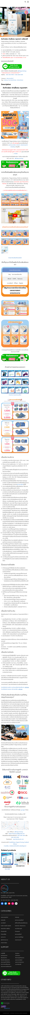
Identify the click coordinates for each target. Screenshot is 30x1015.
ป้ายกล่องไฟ (3, 931)
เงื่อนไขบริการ (4, 958)
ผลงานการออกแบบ (19, 962)
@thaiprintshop (19, 158)
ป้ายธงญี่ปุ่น (3, 934)
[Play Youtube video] (15, 215)
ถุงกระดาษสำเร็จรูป (19, 937)
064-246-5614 (19, 75)
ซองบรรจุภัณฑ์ (18, 934)
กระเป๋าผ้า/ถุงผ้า (18, 928)
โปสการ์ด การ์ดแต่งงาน (20, 925)
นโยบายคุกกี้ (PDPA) (5, 962)
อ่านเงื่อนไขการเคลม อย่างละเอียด (11, 689)
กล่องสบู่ (6, 80)
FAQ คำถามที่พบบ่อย (5, 964)
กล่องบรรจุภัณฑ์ (9, 78)
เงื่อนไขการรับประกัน (5, 960)
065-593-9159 (10, 75)
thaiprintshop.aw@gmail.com (17, 833)
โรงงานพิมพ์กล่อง (12, 80)
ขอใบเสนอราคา (4, 955)
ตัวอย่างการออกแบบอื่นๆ (15, 395)
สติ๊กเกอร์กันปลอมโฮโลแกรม (21, 923)
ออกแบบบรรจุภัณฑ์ (19, 920)
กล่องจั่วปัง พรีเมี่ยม (5, 928)
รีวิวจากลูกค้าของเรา (19, 958)
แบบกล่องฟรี (18, 964)
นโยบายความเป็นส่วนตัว (6, 966)
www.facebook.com (18, 839)
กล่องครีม (3, 920)
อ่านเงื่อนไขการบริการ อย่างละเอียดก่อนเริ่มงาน (15, 687)
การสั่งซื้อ (3, 953)
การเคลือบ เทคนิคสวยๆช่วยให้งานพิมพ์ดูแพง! (15, 846)
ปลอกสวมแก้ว (24, 145)
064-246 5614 (21, 835)
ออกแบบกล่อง (12, 145)
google (23, 810)
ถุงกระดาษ (3, 937)
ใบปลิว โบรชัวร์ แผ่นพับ (6, 925)
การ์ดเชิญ (12, 147)
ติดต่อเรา (17, 953)
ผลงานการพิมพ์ (18, 960)
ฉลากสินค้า (3, 923)
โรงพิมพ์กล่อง (20, 80)
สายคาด (18, 145)
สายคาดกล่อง (4, 942)
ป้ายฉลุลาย (17, 931)
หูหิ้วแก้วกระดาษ (4, 940)
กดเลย (15, 153)
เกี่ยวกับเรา (17, 955)
